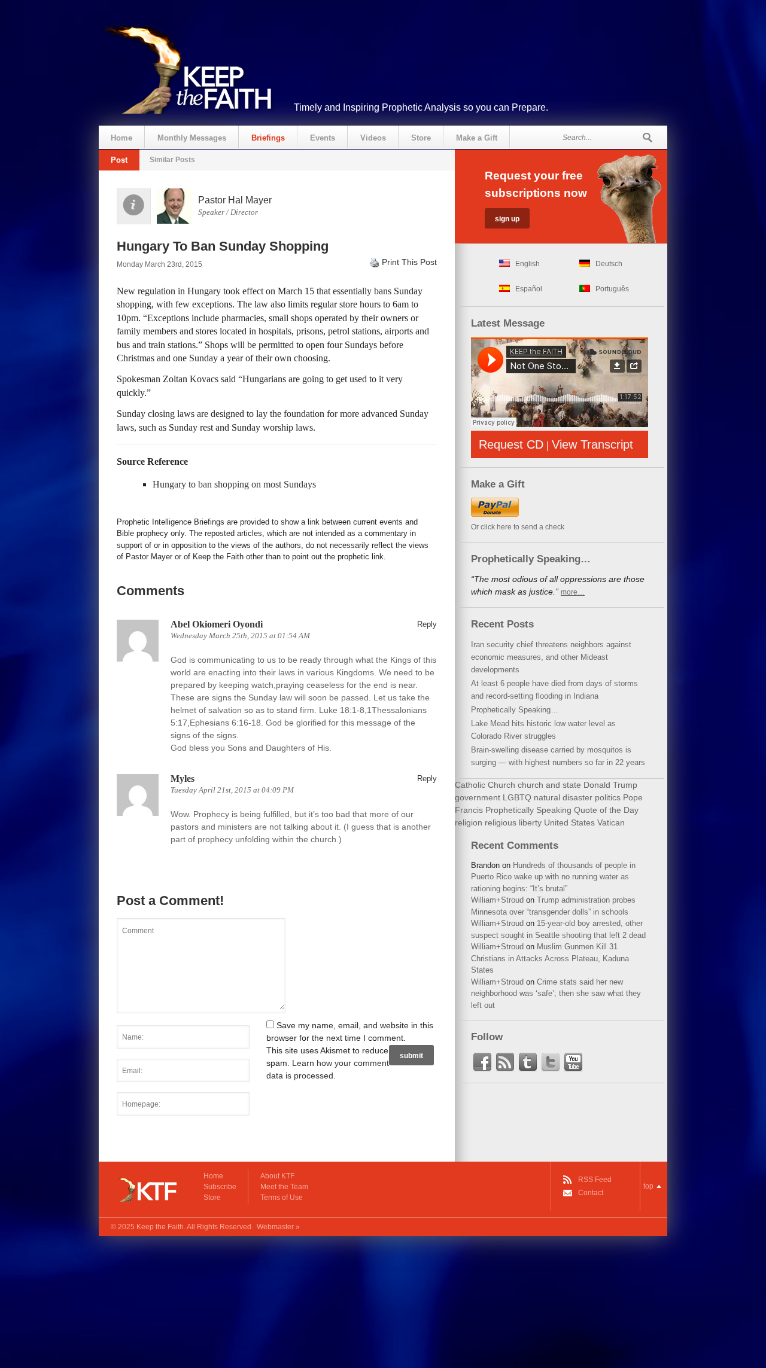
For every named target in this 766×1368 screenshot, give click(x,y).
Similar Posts (172, 160)
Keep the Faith (160, 1227)
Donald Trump (610, 785)
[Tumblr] (527, 1062)
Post (119, 160)
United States (569, 822)
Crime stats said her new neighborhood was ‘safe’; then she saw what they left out (556, 993)
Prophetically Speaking (528, 810)
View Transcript (592, 444)
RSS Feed (595, 1179)
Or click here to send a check (517, 527)
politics (608, 797)
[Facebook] (482, 1062)
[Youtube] (573, 1062)
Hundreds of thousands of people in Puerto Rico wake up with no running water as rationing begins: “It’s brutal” (553, 877)
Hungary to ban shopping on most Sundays (234, 484)
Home (121, 137)
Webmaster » (278, 1227)
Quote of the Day (606, 810)
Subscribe (219, 1187)
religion (468, 822)
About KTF (277, 1176)
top (648, 1186)
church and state (549, 785)
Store (421, 137)
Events (322, 137)
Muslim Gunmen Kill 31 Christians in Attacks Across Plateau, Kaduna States (550, 958)
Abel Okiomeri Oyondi (217, 624)
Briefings (268, 137)
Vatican (611, 822)
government (477, 797)
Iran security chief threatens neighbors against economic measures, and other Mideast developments (551, 657)
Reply (427, 624)
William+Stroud (497, 899)
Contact (590, 1193)
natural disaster (563, 797)
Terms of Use (281, 1197)
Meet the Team (284, 1187)
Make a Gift (476, 137)
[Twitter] (550, 1062)
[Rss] (505, 1062)
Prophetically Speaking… (514, 709)
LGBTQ (517, 797)
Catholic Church (485, 785)
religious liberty (513, 822)
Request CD (511, 444)
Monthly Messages (191, 137)
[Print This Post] (374, 262)
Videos (373, 137)
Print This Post (409, 262)
